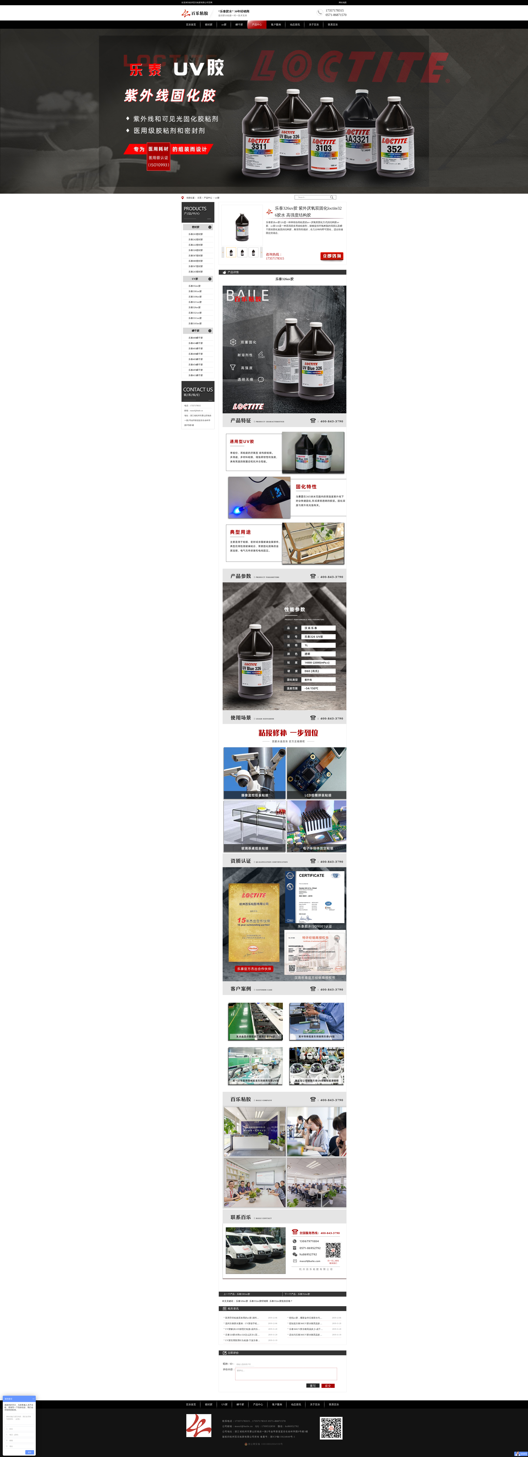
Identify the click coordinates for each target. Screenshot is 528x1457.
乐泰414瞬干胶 (196, 343)
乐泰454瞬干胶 (196, 364)
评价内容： (229, 1369)
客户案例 (276, 24)
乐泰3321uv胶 (195, 313)
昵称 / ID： (229, 1363)
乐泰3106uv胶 (195, 297)
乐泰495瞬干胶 (196, 370)
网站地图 (342, 3)
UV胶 (195, 279)
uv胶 (224, 24)
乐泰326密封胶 (196, 250)
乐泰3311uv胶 (195, 318)
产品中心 (257, 24)
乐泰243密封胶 (196, 272)
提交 (328, 1385)
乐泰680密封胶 (196, 261)
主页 (199, 198)
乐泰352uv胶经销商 (258, 1301)
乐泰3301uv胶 (243, 1294)
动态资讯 (295, 24)
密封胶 (208, 24)
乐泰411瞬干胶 (196, 375)
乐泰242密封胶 (196, 239)
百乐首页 (191, 24)
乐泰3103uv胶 (195, 323)
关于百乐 (314, 24)
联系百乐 (333, 24)
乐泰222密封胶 (196, 245)
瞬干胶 (239, 24)
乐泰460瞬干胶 (196, 338)
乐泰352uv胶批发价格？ (281, 1301)
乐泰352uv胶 (304, 1294)
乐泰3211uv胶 (195, 302)
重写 (313, 1385)
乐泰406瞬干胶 (196, 354)
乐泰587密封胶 (196, 255)
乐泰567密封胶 (196, 266)
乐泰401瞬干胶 (196, 348)
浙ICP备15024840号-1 (282, 1437)
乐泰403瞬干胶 (196, 359)
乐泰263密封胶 (196, 234)
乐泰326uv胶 (242, 1301)
